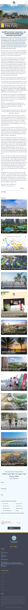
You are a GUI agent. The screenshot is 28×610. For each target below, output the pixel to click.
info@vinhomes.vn (4, 559)
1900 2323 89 (3, 556)
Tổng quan (3, 573)
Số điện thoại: (3, 488)
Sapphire (3, 587)
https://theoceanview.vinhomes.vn (8, 185)
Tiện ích (2, 581)
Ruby (2, 584)
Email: (2, 495)
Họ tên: (2, 482)
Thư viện (2, 576)
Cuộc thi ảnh (3, 589)
